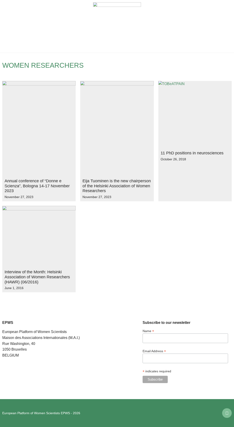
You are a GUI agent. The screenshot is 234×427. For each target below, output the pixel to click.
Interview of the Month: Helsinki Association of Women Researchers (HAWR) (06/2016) (37, 277)
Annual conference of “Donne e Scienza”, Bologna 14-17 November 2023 (37, 186)
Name (148, 331)
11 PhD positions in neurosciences (192, 153)
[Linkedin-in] (227, 413)
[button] (6, 26)
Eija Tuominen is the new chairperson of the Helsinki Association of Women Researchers (116, 186)
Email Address (154, 351)
